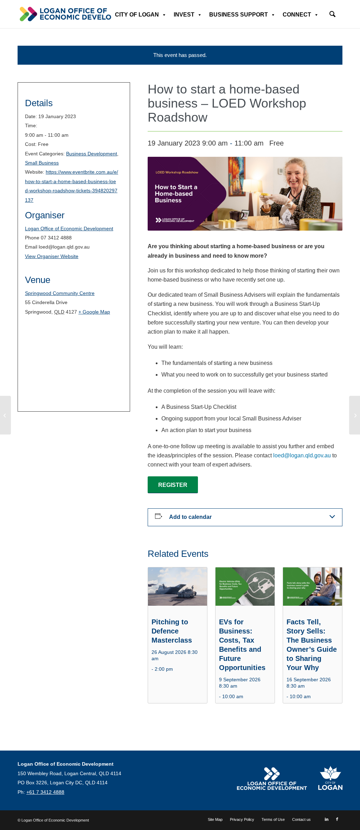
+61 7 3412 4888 (45, 792)
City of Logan (137, 15)
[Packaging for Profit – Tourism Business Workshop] (5, 415)
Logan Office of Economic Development (69, 228)
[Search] (332, 15)
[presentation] (177, 589)
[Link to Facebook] (337, 819)
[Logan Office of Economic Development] (77, 14)
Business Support (238, 15)
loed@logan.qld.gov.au (302, 455)
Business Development (91, 153)
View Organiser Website (51, 256)
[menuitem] (332, 12)
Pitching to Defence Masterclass (172, 631)
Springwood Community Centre (60, 293)
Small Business (42, 163)
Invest (184, 15)
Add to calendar (190, 517)
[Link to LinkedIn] (326, 819)
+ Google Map (94, 312)
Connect (297, 15)
